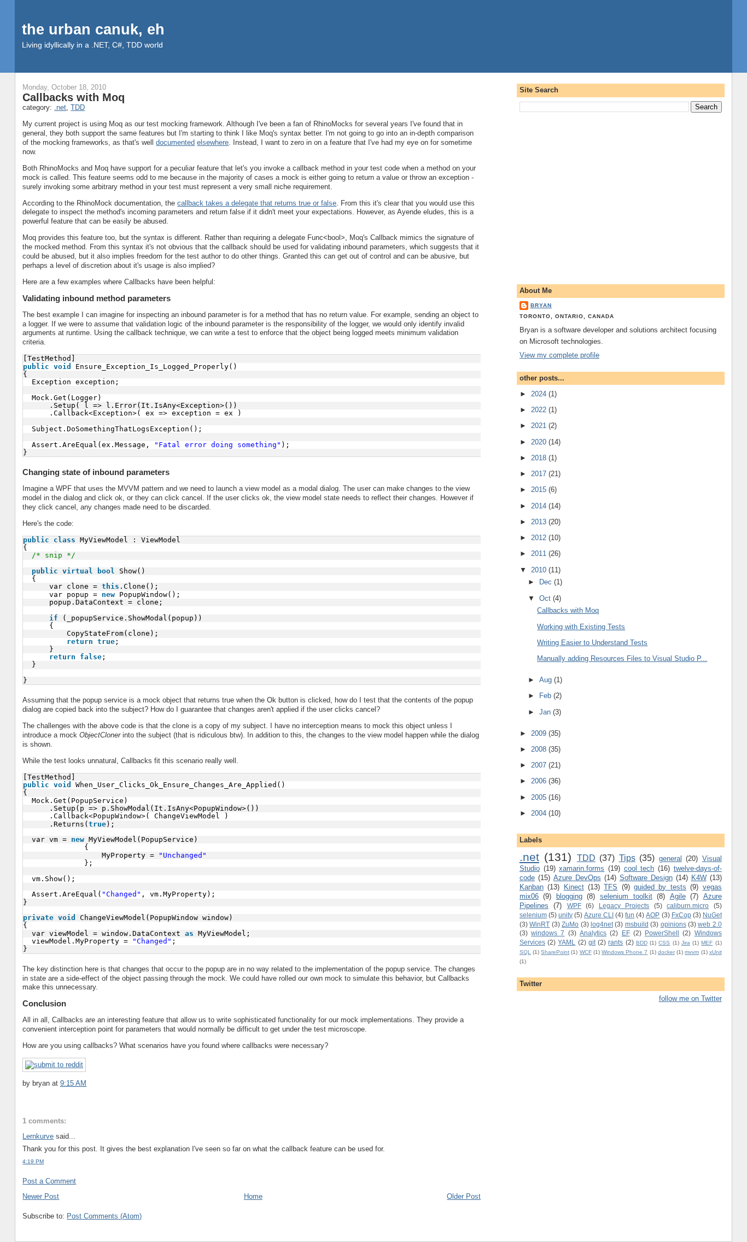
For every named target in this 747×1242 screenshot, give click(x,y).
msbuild (637, 924)
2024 (539, 394)
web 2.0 (709, 924)
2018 (539, 458)
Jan (546, 712)
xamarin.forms (581, 868)
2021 (539, 425)
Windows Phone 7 (624, 952)
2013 (539, 522)
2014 (539, 506)
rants (615, 942)
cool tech (639, 868)
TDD (78, 107)
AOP (653, 914)
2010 (539, 570)
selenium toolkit (626, 896)
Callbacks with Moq (73, 97)
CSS (664, 943)
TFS (610, 887)
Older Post (464, 1196)
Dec (546, 582)
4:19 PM (33, 1161)
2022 (539, 410)
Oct (546, 598)
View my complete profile (559, 355)
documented (175, 142)
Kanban (532, 887)
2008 (539, 749)
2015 (539, 489)
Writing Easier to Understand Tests (592, 642)
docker (666, 952)
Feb (546, 696)
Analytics (593, 932)
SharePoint (555, 952)
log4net (602, 924)
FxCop (681, 914)
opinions (673, 924)
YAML (566, 942)
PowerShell (662, 932)
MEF (707, 943)
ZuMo (570, 924)
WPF (574, 905)
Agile (678, 896)
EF (626, 932)
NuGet (712, 914)
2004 (539, 813)
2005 (539, 797)
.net (60, 107)
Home (253, 1196)
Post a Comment (49, 1181)
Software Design (646, 878)
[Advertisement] (621, 196)
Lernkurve (38, 1136)
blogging (569, 896)
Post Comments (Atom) (104, 1216)
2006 (539, 781)
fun (629, 914)
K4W (699, 878)
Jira (685, 943)
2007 (539, 765)
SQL (525, 952)
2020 (539, 442)
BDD (641, 943)
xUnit (715, 952)
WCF (586, 952)
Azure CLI (599, 914)
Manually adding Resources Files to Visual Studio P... (622, 658)
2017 (539, 474)
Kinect (574, 887)
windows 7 (547, 932)
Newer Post (40, 1196)
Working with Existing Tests (581, 627)
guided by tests (660, 887)
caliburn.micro (688, 905)
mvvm (692, 952)
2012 (539, 538)
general (670, 858)
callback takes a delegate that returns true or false (256, 203)
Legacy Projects (624, 905)
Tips (627, 858)
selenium (533, 914)
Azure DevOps (577, 878)
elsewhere (213, 142)
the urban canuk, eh (93, 29)
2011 (539, 553)
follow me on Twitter (690, 998)
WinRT (539, 924)
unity (565, 914)
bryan (541, 305)
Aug (546, 680)
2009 (539, 733)
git (592, 942)
